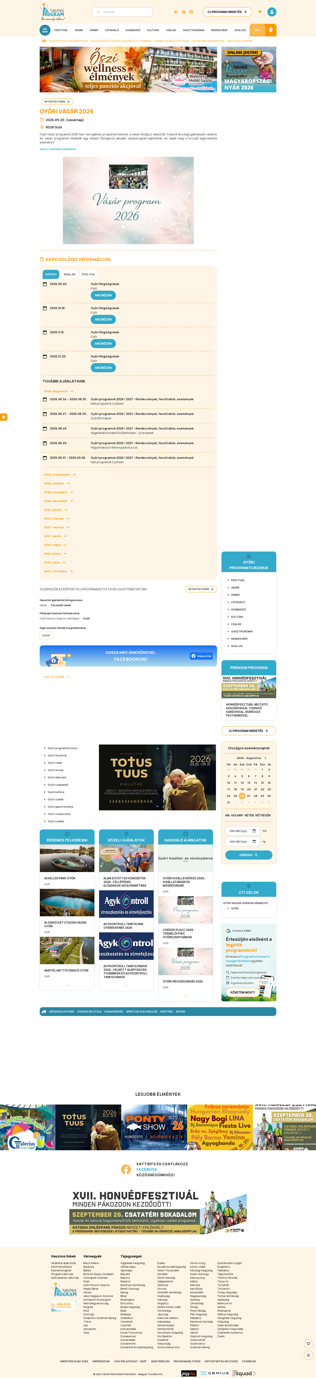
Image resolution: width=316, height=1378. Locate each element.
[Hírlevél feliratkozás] (176, 12)
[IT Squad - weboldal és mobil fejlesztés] (244, 1373)
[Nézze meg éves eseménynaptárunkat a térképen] (270, 30)
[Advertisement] (128, 713)
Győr (58, 127)
